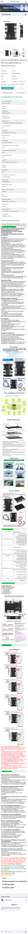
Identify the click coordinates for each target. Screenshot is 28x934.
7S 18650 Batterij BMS (8, 884)
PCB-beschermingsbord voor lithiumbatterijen (15, 881)
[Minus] (26, 900)
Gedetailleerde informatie (7, 92)
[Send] (26, 931)
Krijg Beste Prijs (7, 88)
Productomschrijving (20, 92)
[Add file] (2, 931)
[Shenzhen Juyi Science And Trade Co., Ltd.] (14, 2)
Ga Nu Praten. (20, 88)
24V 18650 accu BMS (8, 887)
